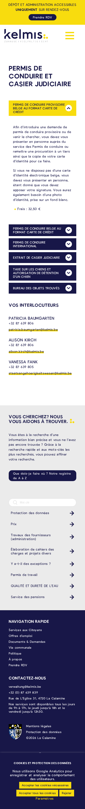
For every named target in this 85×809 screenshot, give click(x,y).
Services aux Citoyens (25, 630)
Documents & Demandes (27, 641)
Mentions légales (38, 726)
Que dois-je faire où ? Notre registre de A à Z (42, 476)
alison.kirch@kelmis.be (26, 351)
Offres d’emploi (20, 636)
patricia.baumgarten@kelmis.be (33, 329)
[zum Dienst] (71, 513)
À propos (15, 659)
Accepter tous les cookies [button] (37, 793)
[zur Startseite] (26, 35)
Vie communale (20, 647)
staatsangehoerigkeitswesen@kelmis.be (40, 373)
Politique (15, 653)
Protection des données (43, 732)
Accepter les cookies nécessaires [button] (45, 785)
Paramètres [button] (45, 798)
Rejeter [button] (66, 793)
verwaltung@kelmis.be (25, 686)
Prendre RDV (42, 17)
